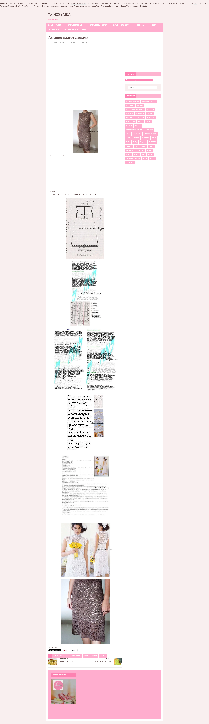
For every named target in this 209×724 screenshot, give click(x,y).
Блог (84, 30)
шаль (145, 158)
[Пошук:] (143, 87)
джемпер (129, 117)
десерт (150, 113)
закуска (138, 126)
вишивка (150, 109)
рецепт (129, 146)
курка (128, 138)
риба (136, 146)
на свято (145, 138)
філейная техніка (133, 158)
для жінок (76, 656)
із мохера (129, 162)
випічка (140, 105)
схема (103, 656)
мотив (136, 138)
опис (86, 656)
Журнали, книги (70, 30)
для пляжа (130, 122)
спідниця (140, 150)
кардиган (149, 130)
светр (151, 146)
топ (143, 154)
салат (144, 146)
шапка (152, 158)
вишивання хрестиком (135, 109)
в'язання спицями (61, 656)
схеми (136, 154)
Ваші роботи (53, 30)
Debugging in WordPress (17, 6)
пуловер (152, 142)
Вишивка (139, 25)
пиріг (128, 142)
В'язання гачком (132, 101)
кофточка (137, 134)
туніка (150, 154)
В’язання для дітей (98, 25)
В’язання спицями (76, 25)
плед (135, 142)
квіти (128, 134)
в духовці (130, 105)
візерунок (140, 113)
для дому (140, 117)
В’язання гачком (55, 25)
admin (63, 42)
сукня (94, 656)
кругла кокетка (150, 134)
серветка (129, 150)
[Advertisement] (85, 61)
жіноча (129, 126)
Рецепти (153, 25)
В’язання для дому (121, 25)
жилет (148, 122)
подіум (143, 142)
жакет (140, 122)
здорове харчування (134, 130)
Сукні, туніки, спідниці (76, 42)
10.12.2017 (54, 42)
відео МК (129, 113)
